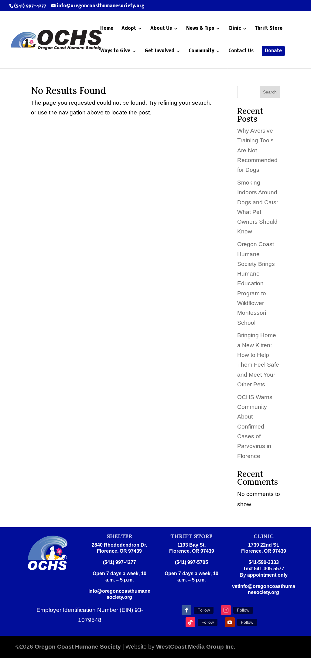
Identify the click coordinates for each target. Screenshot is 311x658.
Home (106, 28)
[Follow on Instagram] (226, 610)
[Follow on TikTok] (190, 622)
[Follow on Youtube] (230, 622)
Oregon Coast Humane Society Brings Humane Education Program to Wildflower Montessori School (256, 283)
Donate (273, 51)
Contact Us (241, 51)
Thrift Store (268, 28)
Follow (203, 610)
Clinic (234, 28)
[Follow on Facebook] (186, 610)
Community (201, 51)
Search (270, 92)
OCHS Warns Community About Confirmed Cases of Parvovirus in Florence (254, 426)
